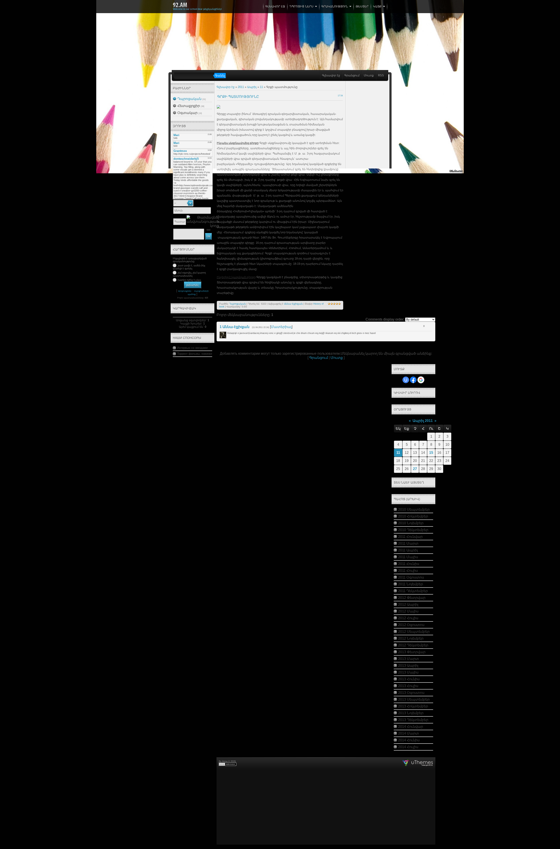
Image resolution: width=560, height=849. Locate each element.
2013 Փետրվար (411, 652)
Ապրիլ (252, 87)
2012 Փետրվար (411, 598)
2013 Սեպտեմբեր (414, 699)
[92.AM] (180, 5)
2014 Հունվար (410, 726)
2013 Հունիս (409, 679)
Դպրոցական (189, 99)
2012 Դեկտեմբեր (413, 645)
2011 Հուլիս (408, 570)
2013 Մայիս (408, 672)
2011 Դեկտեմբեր (413, 591)
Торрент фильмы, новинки (194, 353)
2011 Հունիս (408, 564)
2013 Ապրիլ (408, 665)
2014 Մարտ (408, 733)
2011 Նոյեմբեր (410, 584)
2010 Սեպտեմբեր (414, 509)
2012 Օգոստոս (411, 625)
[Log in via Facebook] (413, 380)
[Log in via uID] (405, 380)
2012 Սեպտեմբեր (414, 631)
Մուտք (369, 75)
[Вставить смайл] (210, 203)
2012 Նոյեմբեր (411, 638)
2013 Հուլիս (408, 686)
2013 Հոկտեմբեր (413, 706)
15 (431, 452)
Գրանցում (351, 75)
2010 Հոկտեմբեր (413, 516)
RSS (381, 75)
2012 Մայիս (408, 611)
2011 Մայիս (408, 557)
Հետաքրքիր (188, 106)
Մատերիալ (281, 327)
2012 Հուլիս (408, 618)
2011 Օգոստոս (411, 577)
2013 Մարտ (408, 659)
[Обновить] (205, 203)
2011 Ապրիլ (408, 550)
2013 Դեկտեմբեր (413, 720)
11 (261, 87)
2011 (241, 87)
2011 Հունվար (410, 537)
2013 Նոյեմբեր (411, 713)
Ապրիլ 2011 (423, 421)
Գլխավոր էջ (331, 75)
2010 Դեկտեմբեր (413, 530)
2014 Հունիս (409, 740)
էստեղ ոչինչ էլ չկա (189, 280)
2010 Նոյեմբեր (411, 523)
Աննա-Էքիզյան (293, 303)
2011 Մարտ (408, 543)
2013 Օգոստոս (411, 693)
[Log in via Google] (420, 379)
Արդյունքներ (184, 291)
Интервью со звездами (192, 347)
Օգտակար (187, 113)
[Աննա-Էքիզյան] (226, 333)
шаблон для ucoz (417, 762)
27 (415, 469)
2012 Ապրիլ (408, 604)
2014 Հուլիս (408, 747)
